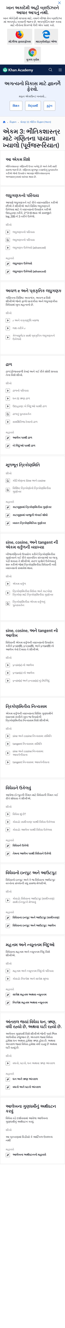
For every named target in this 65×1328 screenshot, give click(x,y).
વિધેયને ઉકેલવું (18, 788)
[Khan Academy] (16, 70)
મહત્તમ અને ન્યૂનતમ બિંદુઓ (30, 945)
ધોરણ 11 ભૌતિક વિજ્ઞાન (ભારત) (35, 122)
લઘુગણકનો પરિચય (22, 196)
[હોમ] (4, 122)
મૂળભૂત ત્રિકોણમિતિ (23, 465)
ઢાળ (9, 365)
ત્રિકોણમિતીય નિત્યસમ (26, 707)
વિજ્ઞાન (13, 122)
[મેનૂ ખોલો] (60, 70)
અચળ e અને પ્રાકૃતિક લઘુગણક (34, 291)
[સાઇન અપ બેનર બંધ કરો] (58, 81)
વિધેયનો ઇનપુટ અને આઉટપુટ (31, 873)
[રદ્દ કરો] (59, 3)
